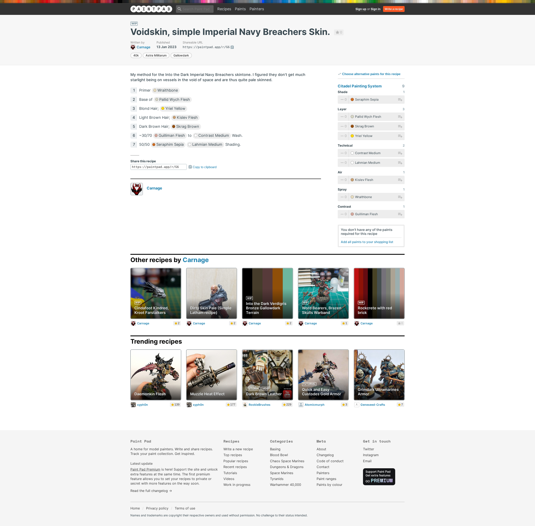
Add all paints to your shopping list (367, 242)
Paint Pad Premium (145, 469)
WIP (134, 23)
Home (135, 508)
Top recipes (232, 455)
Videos (228, 479)
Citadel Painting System (360, 86)
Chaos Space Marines (287, 461)
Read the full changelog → (151, 491)
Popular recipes (235, 461)
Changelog (325, 455)
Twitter (368, 449)
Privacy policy (157, 508)
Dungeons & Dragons (286, 467)
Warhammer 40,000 (285, 484)
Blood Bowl (279, 455)
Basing (275, 449)
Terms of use (185, 508)
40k (136, 55)
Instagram (371, 455)
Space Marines (281, 473)
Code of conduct (330, 461)
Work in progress (236, 484)
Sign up (360, 9)
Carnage (154, 188)
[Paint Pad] (151, 9)
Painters (257, 9)
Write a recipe (394, 9)
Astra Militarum (156, 55)
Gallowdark (181, 55)
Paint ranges (326, 479)
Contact (323, 467)
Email (367, 461)
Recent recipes (235, 467)
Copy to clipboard (205, 167)
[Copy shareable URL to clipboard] (232, 47)
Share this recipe (143, 161)
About (321, 449)
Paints (240, 9)
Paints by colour (329, 484)
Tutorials (230, 473)
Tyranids (276, 479)
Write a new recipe (238, 449)
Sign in (376, 9)
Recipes (224, 9)
